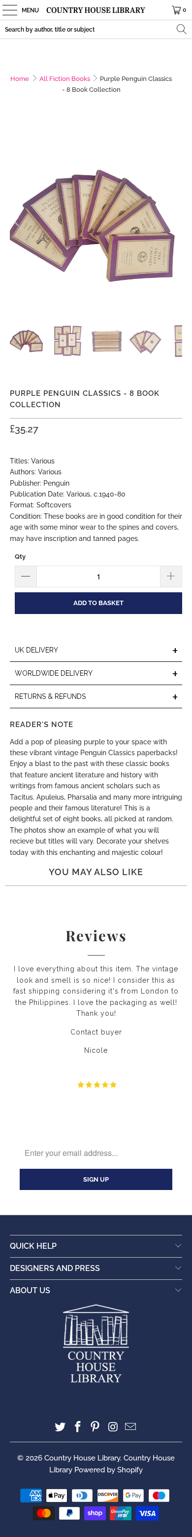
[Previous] (17, 221)
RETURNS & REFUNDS (97, 697)
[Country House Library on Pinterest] (95, 1428)
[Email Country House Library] (131, 1428)
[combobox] (96, 29)
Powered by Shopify (108, 1469)
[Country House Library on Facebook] (77, 1428)
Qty (20, 556)
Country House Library (82, 1458)
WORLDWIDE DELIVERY (97, 674)
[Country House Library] (96, 10)
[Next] (175, 221)
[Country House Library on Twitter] (60, 1428)
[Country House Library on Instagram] (113, 1428)
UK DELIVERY (97, 650)
